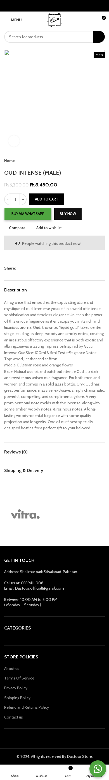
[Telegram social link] (46, 268)
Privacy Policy (15, 687)
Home (9, 160)
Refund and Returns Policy (26, 707)
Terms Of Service (19, 678)
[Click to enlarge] (14, 141)
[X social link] (26, 268)
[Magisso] (75, 514)
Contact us (13, 717)
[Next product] (102, 161)
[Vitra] (25, 514)
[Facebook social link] (20, 268)
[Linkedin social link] (39, 268)
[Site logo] (54, 19)
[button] (27, 214)
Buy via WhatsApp (27, 213)
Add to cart (46, 199)
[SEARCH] (99, 37)
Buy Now (68, 213)
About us (11, 668)
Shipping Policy (17, 697)
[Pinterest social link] (33, 268)
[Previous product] (91, 161)
